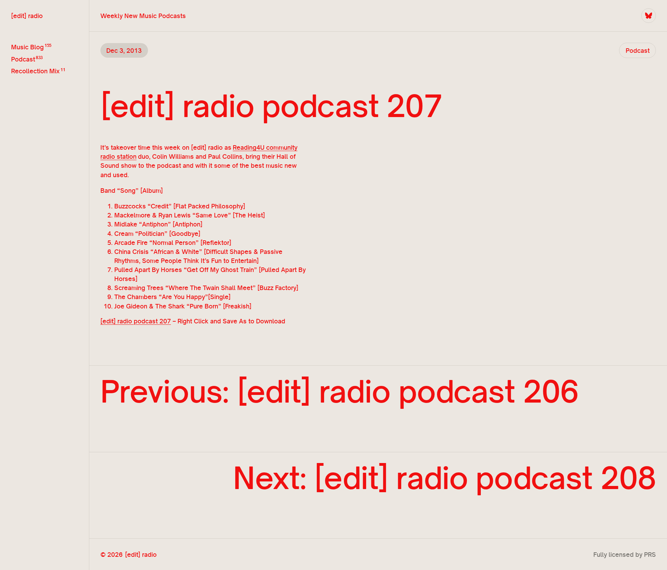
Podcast (23, 59)
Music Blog (27, 47)
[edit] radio (27, 15)
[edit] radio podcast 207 (135, 321)
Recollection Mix (35, 71)
